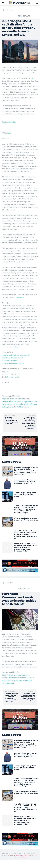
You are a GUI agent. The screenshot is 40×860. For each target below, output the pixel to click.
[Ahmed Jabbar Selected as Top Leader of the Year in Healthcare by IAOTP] (7, 484)
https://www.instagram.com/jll (13, 363)
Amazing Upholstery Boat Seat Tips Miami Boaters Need (25, 494)
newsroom (20, 297)
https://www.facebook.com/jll (12, 358)
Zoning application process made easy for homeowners (26, 519)
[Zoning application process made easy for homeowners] (7, 522)
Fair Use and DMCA (27, 855)
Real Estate (24, 16)
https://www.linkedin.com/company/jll (15, 355)
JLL (33, 78)
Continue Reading (9, 122)
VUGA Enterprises (15, 855)
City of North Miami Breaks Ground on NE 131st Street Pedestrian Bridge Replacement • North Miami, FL (25, 534)
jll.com (17, 347)
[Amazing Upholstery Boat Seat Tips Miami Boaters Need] (7, 496)
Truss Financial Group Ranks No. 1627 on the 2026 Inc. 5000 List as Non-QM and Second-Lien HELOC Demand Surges (26, 509)
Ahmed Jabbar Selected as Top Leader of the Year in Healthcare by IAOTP (25, 482)
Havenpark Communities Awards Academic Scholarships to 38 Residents (11, 420)
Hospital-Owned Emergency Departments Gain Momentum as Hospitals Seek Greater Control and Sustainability (26, 470)
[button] (20, 133)
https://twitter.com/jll (9, 360)
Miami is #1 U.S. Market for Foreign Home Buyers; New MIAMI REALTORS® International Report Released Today (25, 547)
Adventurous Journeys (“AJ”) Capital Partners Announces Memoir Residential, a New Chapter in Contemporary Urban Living (28, 422)
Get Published (22, 857)
